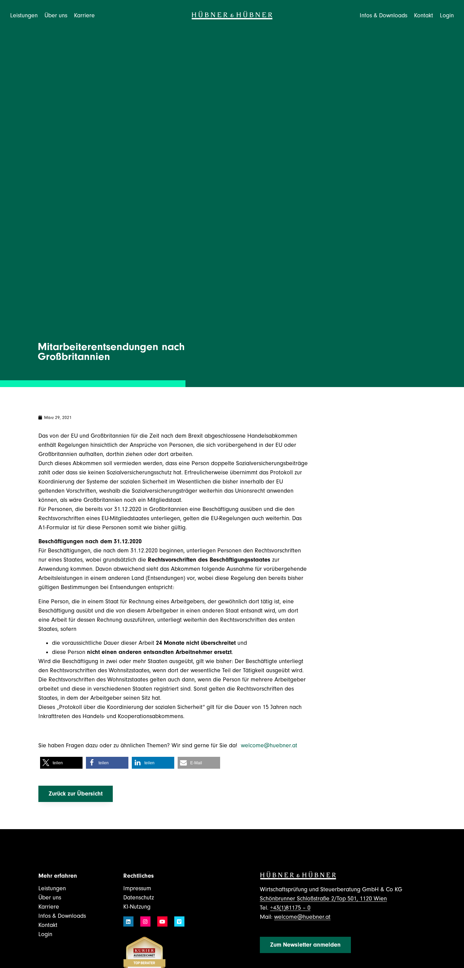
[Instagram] (145, 921)
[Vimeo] (179, 921)
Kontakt (423, 15)
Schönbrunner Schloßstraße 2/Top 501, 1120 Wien (323, 898)
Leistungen (52, 888)
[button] (61, 763)
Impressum (137, 888)
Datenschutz (138, 897)
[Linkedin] (128, 921)
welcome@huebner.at (270, 745)
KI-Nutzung (136, 906)
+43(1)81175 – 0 (290, 907)
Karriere (48, 906)
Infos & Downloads (62, 915)
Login (447, 15)
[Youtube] (162, 921)
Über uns (49, 897)
